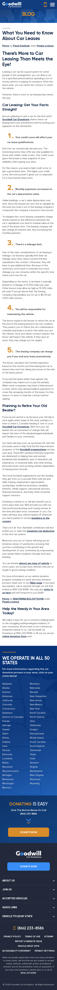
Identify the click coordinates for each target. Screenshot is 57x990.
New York (35, 708)
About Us (8, 880)
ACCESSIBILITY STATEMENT (16, 951)
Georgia (6, 725)
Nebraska (35, 688)
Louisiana (7, 758)
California (7, 700)
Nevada (34, 692)
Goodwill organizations (33, 449)
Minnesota (8, 779)
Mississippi (8, 783)
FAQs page (36, 582)
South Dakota (37, 746)
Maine (5, 762)
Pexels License (45, 45)
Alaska (6, 688)
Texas (33, 754)
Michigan (7, 775)
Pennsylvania (37, 733)
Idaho (5, 733)
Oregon (34, 729)
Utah (32, 758)
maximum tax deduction (40, 531)
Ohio (32, 721)
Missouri (6, 787)
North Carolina (38, 712)
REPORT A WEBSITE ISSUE (28, 941)
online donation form (14, 636)
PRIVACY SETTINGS (45, 951)
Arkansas (7, 696)
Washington (36, 771)
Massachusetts (10, 771)
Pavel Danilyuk (21, 45)
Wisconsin (35, 779)
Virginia (34, 766)
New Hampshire (38, 696)
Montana (35, 683)
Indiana (6, 742)
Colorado (7, 704)
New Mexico (36, 704)
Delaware (7, 712)
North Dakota (37, 717)
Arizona (6, 692)
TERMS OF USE (32, 936)
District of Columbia (12, 717)
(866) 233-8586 (28, 813)
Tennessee (35, 750)
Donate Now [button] (28, 832)
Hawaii (5, 729)
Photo (5, 45)
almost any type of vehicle (34, 563)
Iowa (4, 746)
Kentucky (7, 754)
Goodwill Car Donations (15, 119)
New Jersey (36, 700)
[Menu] (52, 4)
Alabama (7, 683)
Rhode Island (37, 737)
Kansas (6, 750)
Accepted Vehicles (14, 898)
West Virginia (37, 775)
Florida (6, 721)
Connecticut (8, 708)
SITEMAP (48, 936)
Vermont (34, 762)
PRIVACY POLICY (12, 936)
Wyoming (35, 783)
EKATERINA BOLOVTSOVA (28, 598)
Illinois (5, 737)
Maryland (7, 766)
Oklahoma (35, 725)
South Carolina (38, 742)
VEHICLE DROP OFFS (28, 946)
